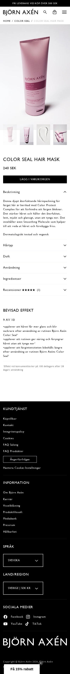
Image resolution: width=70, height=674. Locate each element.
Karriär (8, 499)
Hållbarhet (10, 531)
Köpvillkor (10, 418)
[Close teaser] (41, 663)
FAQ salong (10, 444)
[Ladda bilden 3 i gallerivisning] (43, 134)
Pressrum (9, 525)
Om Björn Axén (13, 492)
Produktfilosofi (12, 512)
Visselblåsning (11, 505)
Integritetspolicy (13, 431)
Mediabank (10, 518)
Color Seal (22, 21)
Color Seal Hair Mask (49, 21)
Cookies (8, 438)
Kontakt (8, 425)
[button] (64, 12)
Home (6, 21)
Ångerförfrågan (20, 459)
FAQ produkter (13, 451)
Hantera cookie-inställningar (22, 467)
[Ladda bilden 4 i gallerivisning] (60, 134)
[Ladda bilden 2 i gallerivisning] (26, 134)
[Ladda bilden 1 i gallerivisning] (10, 134)
